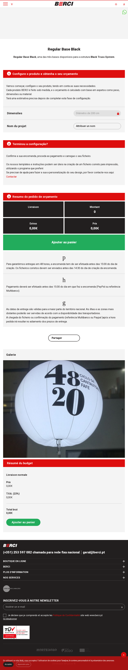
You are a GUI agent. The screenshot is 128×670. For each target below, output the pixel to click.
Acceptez (8, 664)
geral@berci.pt (94, 552)
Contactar (11, 176)
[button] (122, 409)
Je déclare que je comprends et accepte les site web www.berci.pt (55, 615)
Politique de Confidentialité (66, 615)
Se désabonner (10, 619)
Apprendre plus (23, 664)
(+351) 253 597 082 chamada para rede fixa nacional (41, 552)
